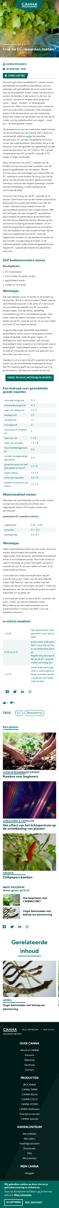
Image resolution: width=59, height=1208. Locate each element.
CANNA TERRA (30, 1090)
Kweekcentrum (29, 1127)
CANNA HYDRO (29, 1104)
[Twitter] (15, 692)
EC (19, 713)
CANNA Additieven (29, 1109)
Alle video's (30, 1139)
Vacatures (29, 1065)
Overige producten (29, 1114)
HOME (10, 1030)
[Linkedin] (22, 692)
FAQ (29, 1153)
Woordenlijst (29, 1158)
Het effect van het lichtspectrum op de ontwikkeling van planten (29, 827)
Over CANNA (29, 1043)
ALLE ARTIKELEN (30, 1030)
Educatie (29, 1055)
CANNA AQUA (29, 1095)
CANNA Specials (29, 1119)
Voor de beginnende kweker (21, 772)
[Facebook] (7, 692)
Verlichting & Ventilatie (18, 821)
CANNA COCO (29, 1099)
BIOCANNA (29, 1085)
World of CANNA (29, 1050)
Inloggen (29, 1173)
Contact (29, 1070)
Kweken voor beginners (20, 776)
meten (28, 136)
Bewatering (34, 713)
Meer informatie (23, 1195)
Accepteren (13, 1202)
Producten (29, 1078)
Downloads (29, 1149)
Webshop (29, 1060)
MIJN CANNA (29, 1166)
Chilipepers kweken (18, 877)
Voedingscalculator (29, 1144)
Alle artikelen (29, 1134)
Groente (8, 873)
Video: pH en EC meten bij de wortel (29, 378)
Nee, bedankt (34, 1202)
